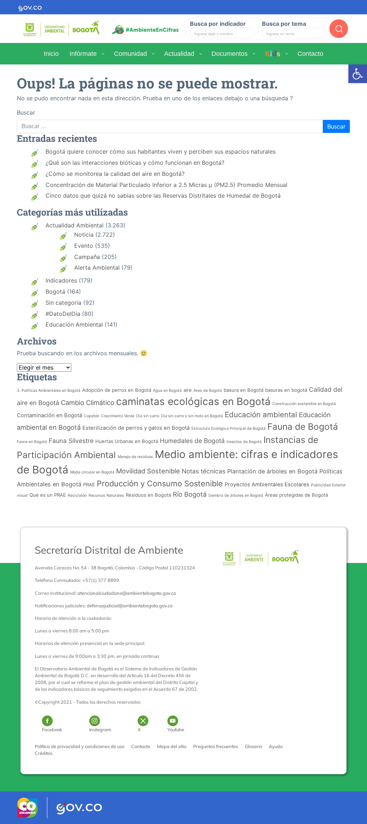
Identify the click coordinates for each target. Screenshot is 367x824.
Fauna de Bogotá (302, 426)
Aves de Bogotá (208, 390)
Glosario (253, 746)
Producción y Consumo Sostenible (160, 483)
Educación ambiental (261, 414)
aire (188, 390)
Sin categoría (63, 302)
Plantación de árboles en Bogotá (272, 471)
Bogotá (55, 291)
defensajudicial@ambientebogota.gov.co (129, 605)
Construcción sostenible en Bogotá (304, 403)
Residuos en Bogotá (148, 495)
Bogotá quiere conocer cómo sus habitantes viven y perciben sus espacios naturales (161, 151)
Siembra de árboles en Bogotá (235, 495)
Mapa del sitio (171, 746)
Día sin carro (147, 416)
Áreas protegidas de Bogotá (296, 495)
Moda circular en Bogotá (92, 472)
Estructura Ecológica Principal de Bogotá (228, 428)
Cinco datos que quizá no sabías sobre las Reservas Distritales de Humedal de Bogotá (163, 195)
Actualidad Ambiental (75, 225)
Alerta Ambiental (97, 267)
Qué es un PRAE (47, 495)
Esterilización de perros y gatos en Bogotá (136, 428)
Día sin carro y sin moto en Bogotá (192, 416)
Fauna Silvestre (71, 440)
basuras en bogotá (286, 390)
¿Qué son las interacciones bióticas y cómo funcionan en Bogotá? (135, 162)
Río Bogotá (189, 494)
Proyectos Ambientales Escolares (267, 484)
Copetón (91, 416)
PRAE (89, 484)
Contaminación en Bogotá (49, 415)
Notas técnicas (203, 471)
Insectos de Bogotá (244, 441)
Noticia (84, 234)
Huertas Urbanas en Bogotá (126, 441)
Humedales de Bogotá (192, 440)
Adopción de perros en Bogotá (116, 390)
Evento (83, 245)
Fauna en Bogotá (32, 441)
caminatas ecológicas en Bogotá (193, 401)
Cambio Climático (87, 402)
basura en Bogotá (243, 390)
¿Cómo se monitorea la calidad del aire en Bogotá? (115, 173)
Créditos (43, 753)
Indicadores (61, 280)
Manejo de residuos (135, 456)
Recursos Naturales (106, 495)
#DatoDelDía (63, 313)
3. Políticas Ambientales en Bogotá (48, 390)
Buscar (26, 112)
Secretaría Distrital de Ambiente (109, 550)
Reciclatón (77, 495)
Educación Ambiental (74, 324)
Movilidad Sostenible (148, 471)
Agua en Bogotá (167, 390)
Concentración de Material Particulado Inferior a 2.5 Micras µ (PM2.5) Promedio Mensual (166, 184)
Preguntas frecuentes (215, 746)
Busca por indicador (218, 23)
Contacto (140, 746)
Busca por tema (284, 23)
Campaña (87, 256)
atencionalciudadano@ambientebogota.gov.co (126, 593)
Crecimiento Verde (117, 416)
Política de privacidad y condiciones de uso (79, 746)
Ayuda (276, 746)
